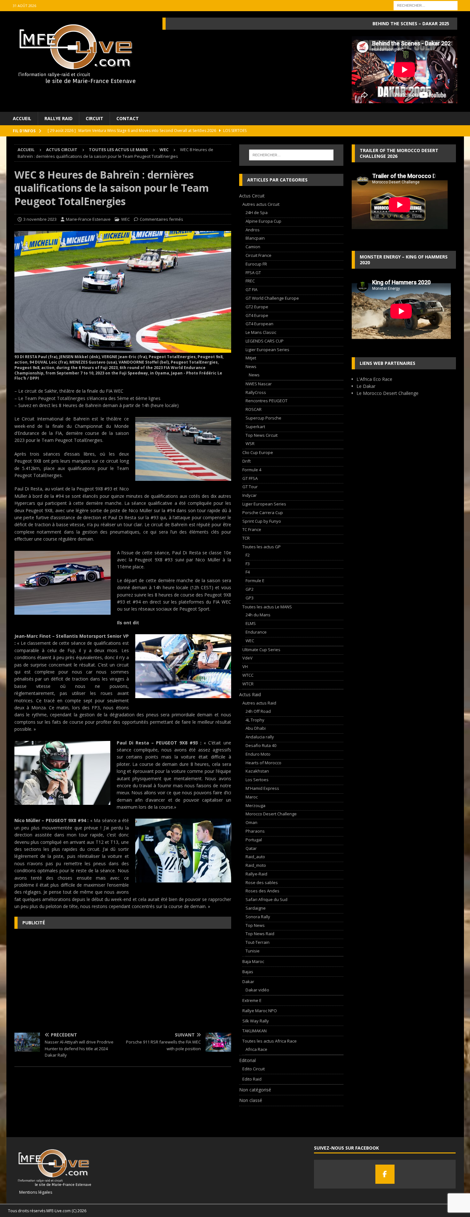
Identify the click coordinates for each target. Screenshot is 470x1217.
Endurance (256, 632)
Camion (253, 247)
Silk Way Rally (255, 1021)
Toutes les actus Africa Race (269, 1041)
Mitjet (251, 358)
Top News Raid (260, 933)
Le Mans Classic (261, 332)
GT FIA (251, 289)
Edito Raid (252, 1079)
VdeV (247, 658)
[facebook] (385, 1174)
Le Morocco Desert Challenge (387, 393)
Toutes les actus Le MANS (118, 149)
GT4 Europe (257, 315)
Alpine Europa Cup (263, 221)
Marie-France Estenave (88, 219)
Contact (127, 118)
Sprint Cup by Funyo (261, 521)
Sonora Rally (258, 917)
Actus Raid (250, 694)
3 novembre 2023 (40, 219)
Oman (251, 822)
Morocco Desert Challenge (271, 814)
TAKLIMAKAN (254, 1031)
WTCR (248, 684)
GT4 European (259, 324)
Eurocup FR (256, 264)
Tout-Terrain (258, 942)
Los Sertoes (257, 779)
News (251, 366)
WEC (125, 219)
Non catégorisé (255, 1090)
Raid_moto (256, 865)
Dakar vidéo (257, 990)
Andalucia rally (260, 737)
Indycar (249, 495)
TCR (246, 538)
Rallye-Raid (256, 874)
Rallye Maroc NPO (259, 1010)
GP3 (250, 598)
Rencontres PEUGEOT (266, 401)
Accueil (22, 118)
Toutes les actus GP (261, 547)
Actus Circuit (61, 149)
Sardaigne (256, 908)
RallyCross (256, 392)
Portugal (254, 840)
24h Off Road (258, 711)
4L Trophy (255, 720)
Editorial (247, 1060)
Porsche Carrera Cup (262, 512)
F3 (248, 563)
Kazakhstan (257, 771)
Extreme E (252, 1000)
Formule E (255, 580)
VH (245, 666)
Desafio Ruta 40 (261, 745)
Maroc (252, 797)
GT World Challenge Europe (272, 298)
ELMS (251, 623)
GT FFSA (250, 478)
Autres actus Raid (259, 703)
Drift (246, 461)
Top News (255, 925)
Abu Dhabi (256, 728)
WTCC (248, 675)
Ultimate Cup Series (261, 649)
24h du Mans (258, 615)
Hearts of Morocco (263, 763)
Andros (253, 230)
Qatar (251, 848)
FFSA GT (253, 272)
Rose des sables (262, 882)
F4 (248, 572)
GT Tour (250, 486)
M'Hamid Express (262, 788)
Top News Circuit (262, 435)
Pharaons (255, 831)
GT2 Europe (257, 307)
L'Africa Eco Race (374, 379)
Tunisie (253, 951)
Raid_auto (255, 856)
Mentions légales (33, 1192)
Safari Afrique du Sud (266, 899)
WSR (250, 443)
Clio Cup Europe (257, 452)
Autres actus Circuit (260, 204)
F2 (248, 555)
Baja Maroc (253, 961)
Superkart (255, 426)
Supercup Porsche (263, 418)
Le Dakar (365, 386)
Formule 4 (251, 470)
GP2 (250, 589)
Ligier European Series (267, 349)
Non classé (250, 1100)
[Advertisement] (122, 980)
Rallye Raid (58, 118)
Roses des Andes (262, 891)
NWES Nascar (259, 384)
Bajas (247, 971)
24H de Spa (257, 212)
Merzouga (255, 805)
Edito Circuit (253, 1069)
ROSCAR (254, 409)
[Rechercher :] (426, 5)
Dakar (248, 981)
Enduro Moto (258, 754)
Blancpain (255, 238)
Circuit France (258, 255)
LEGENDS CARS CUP (265, 341)
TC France (251, 529)
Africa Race (256, 1049)
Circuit (94, 118)
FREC (250, 281)
